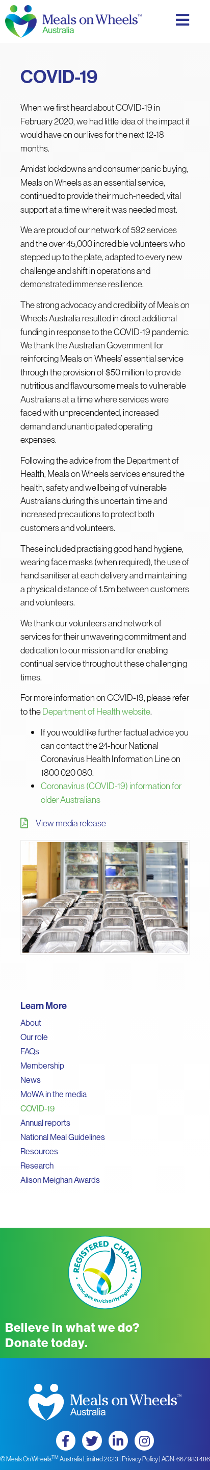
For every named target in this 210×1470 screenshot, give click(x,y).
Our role (34, 1037)
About (30, 1023)
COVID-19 (37, 1108)
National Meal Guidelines (62, 1137)
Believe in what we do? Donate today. (72, 1335)
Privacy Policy (140, 1459)
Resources (39, 1151)
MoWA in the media (53, 1094)
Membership (42, 1065)
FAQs (29, 1051)
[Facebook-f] (65, 1440)
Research (37, 1165)
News (30, 1080)
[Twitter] (91, 1440)
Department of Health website (96, 711)
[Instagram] (144, 1440)
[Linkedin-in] (118, 1440)
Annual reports (45, 1123)
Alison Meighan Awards (60, 1180)
